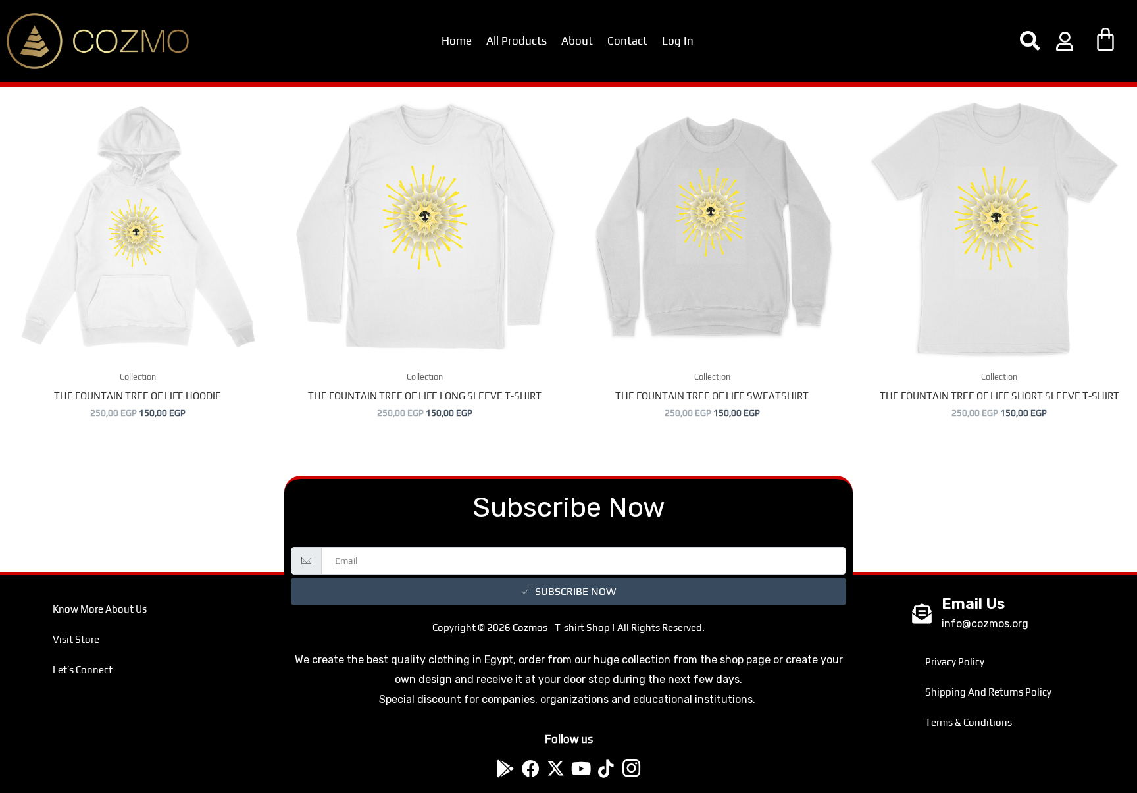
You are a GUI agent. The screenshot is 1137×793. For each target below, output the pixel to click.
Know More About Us (100, 609)
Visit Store (76, 639)
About (577, 40)
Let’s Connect (83, 669)
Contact (627, 40)
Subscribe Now (575, 591)
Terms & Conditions (968, 722)
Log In (678, 40)
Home (457, 40)
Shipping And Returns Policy (988, 692)
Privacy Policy (954, 661)
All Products (516, 40)
